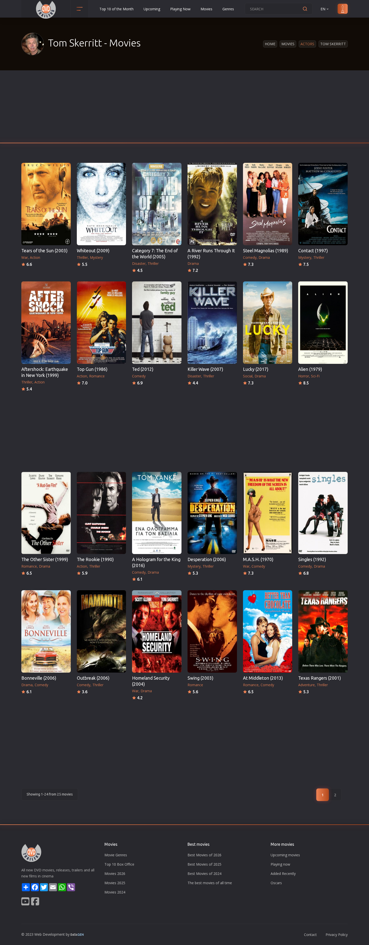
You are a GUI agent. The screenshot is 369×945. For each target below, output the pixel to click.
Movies (206, 9)
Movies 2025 (114, 882)
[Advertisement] (184, 108)
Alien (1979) (310, 369)
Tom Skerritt (333, 43)
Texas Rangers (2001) (319, 678)
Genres (228, 9)
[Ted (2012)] (156, 322)
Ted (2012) (142, 369)
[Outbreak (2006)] (101, 631)
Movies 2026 (114, 873)
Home (270, 43)
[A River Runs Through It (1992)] (212, 204)
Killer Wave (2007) (205, 369)
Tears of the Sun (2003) (44, 250)
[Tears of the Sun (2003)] (46, 204)
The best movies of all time (210, 882)
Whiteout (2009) (93, 250)
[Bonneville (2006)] (46, 631)
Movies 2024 (114, 892)
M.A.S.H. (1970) (258, 559)
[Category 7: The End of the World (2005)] (156, 204)
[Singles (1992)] (323, 513)
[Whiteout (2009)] (101, 204)
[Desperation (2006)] (212, 513)
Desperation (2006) (207, 559)
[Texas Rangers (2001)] (323, 631)
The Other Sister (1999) (44, 559)
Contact (310, 934)
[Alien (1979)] (323, 322)
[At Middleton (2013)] (267, 631)
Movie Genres (115, 855)
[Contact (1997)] (323, 204)
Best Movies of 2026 (204, 855)
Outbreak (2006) (93, 678)
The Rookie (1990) (95, 559)
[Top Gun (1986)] (101, 322)
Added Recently (283, 873)
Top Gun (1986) (92, 369)
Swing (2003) (200, 678)
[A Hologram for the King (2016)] (156, 513)
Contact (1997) (313, 250)
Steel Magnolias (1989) (265, 250)
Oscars (276, 882)
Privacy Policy (337, 934)
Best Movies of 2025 (204, 864)
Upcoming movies (285, 855)
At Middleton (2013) (263, 678)
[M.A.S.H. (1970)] (267, 513)
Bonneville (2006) (38, 678)
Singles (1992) (312, 559)
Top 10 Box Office (119, 864)
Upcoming (152, 9)
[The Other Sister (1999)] (46, 513)
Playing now (280, 864)
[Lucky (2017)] (267, 322)
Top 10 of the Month (116, 9)
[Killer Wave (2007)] (212, 322)
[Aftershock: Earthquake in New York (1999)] (46, 322)
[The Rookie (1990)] (101, 513)
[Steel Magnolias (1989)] (267, 204)
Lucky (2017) (255, 369)
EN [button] (323, 9)
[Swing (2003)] (212, 631)
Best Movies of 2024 (204, 873)
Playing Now (180, 9)
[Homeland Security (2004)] (156, 631)
